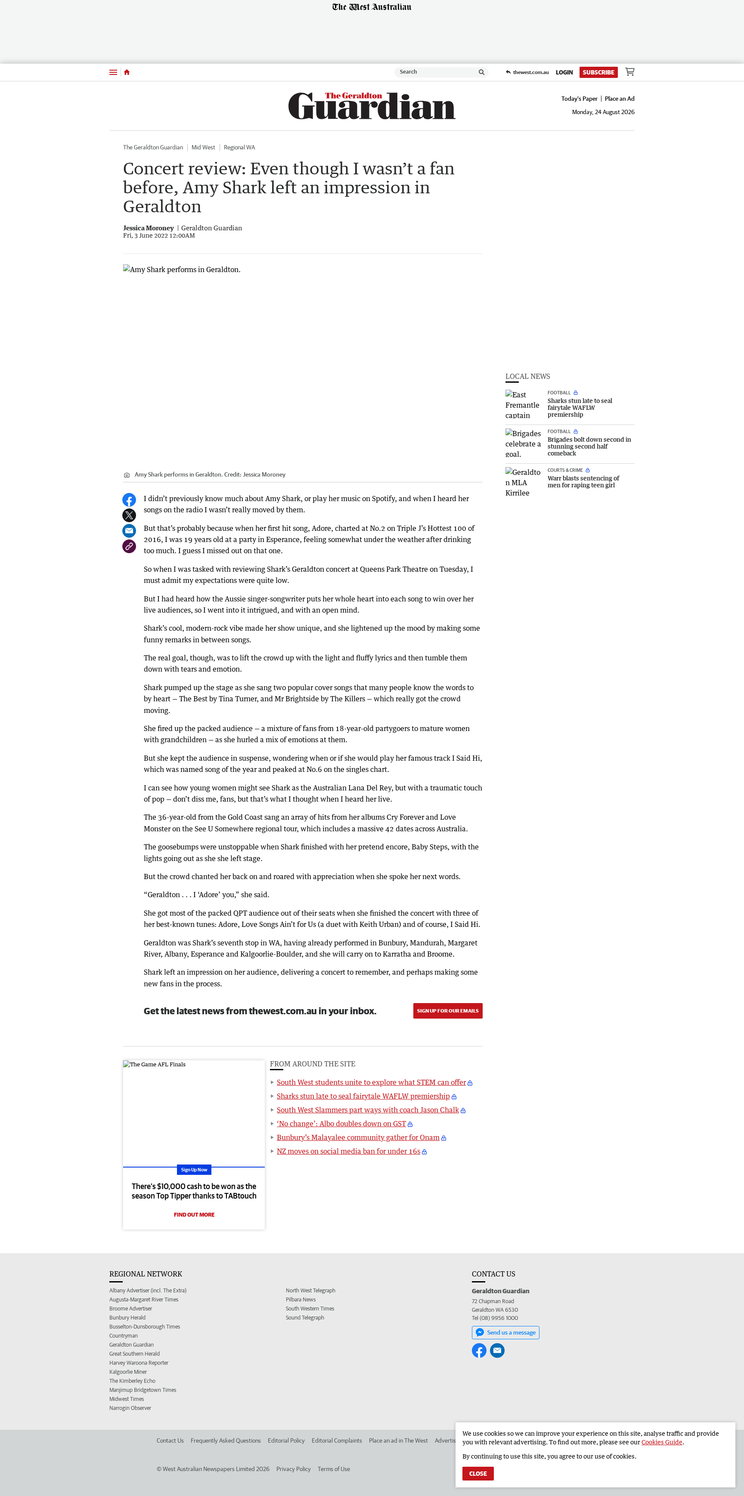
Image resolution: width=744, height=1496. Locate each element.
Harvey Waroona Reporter (138, 1363)
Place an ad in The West (398, 1440)
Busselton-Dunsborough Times (144, 1326)
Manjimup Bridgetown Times (142, 1390)
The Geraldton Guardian (153, 147)
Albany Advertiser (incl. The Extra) (147, 1290)
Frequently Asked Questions (226, 1440)
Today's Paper (579, 99)
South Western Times (310, 1308)
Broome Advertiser (130, 1308)
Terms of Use (334, 1468)
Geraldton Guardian (131, 1344)
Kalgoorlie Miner (128, 1372)
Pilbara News (301, 1299)
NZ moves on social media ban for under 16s (348, 1151)
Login (564, 72)
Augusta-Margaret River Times (143, 1299)
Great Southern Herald (134, 1353)
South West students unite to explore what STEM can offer (371, 1082)
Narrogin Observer (130, 1408)
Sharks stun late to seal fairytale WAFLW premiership (363, 1096)
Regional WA (239, 147)
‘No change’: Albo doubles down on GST (341, 1123)
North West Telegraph (310, 1290)
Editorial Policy (286, 1440)
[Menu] (113, 72)
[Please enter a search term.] (481, 72)
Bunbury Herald (127, 1317)
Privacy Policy (293, 1468)
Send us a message (511, 1332)
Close (478, 1473)
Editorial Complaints (337, 1440)
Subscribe (598, 72)
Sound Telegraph (305, 1317)
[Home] (127, 72)
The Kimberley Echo (132, 1381)
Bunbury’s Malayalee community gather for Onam (358, 1137)
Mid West (203, 147)
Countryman (123, 1335)
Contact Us (170, 1440)
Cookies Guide (662, 1442)
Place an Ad (620, 99)
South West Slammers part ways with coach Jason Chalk (368, 1110)
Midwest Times (126, 1399)
